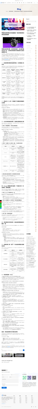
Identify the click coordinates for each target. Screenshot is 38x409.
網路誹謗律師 (35, 256)
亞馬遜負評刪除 (31, 141)
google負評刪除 (32, 240)
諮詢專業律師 (8, 346)
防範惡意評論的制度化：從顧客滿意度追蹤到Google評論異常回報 (31, 30)
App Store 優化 (31, 50)
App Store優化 (27, 236)
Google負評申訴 (27, 241)
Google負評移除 (30, 241)
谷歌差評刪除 (30, 260)
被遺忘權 (31, 204)
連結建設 (31, 227)
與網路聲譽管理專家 (6, 59)
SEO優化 (31, 116)
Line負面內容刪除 (31, 98)
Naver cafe (31, 101)
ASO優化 (31, 53)
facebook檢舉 (31, 236)
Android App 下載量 (31, 48)
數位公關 (31, 166)
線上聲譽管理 (32, 257)
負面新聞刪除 (31, 262)
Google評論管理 (27, 240)
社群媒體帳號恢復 (31, 184)
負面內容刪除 (29, 261)
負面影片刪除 (31, 214)
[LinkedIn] (35, 406)
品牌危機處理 (31, 247)
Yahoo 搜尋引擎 (31, 131)
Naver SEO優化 (31, 103)
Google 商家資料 (31, 73)
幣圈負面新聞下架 (5, 350)
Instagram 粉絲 (31, 88)
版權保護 (31, 181)
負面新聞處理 (11, 11)
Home (7, 11)
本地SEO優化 (31, 174)
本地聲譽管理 (31, 176)
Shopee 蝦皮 (31, 118)
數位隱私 (31, 169)
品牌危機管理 (28, 247)
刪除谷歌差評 (32, 244)
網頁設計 (31, 199)
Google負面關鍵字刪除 (33, 241)
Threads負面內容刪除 (31, 123)
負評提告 (33, 260)
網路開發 (31, 194)
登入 (4, 362)
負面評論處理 (31, 222)
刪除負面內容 (28, 245)
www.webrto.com (3, 403)
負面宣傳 (32, 261)
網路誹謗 (33, 256)
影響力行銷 (31, 161)
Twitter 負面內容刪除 (31, 128)
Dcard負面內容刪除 (31, 58)
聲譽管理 (33, 257)
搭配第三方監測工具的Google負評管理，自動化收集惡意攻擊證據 (31, 33)
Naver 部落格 (31, 106)
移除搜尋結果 (31, 186)
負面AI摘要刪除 (31, 209)
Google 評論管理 (30, 240)
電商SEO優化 (31, 229)
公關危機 (31, 151)
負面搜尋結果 (34, 261)
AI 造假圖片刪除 (31, 45)
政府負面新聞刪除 (31, 164)
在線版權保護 (31, 159)
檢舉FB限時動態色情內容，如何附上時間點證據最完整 (31, 39)
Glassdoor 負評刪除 (31, 68)
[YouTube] (31, 406)
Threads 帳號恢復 (31, 121)
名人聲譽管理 (31, 156)
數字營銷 (31, 171)
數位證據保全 (32, 253)
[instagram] (33, 406)
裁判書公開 (32, 259)
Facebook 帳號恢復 (31, 60)
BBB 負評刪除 (31, 55)
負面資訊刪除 (31, 224)
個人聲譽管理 (31, 146)
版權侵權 (31, 179)
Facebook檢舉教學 (28, 237)
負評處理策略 (27, 261)
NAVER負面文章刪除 (31, 108)
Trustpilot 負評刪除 (31, 126)
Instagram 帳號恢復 (31, 83)
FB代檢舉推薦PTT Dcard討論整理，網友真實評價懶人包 (31, 36)
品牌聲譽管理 (28, 248)
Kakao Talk (31, 93)
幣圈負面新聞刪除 (9, 350)
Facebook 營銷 (31, 63)
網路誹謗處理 (27, 257)
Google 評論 (31, 78)
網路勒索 (31, 189)
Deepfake (29, 236)
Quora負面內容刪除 (31, 113)
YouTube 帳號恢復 (31, 136)
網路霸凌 (29, 257)
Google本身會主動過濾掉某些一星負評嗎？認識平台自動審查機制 (31, 27)
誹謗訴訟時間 (27, 260)
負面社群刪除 (31, 219)
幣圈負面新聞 (3, 350)
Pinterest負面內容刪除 (31, 111)
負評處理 (35, 260)
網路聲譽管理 (28, 256)
